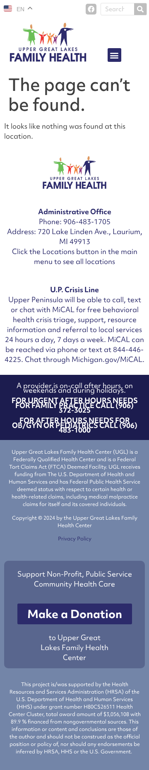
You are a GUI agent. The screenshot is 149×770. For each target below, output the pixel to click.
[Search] (140, 9)
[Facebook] (91, 9)
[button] (114, 55)
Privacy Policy (74, 538)
